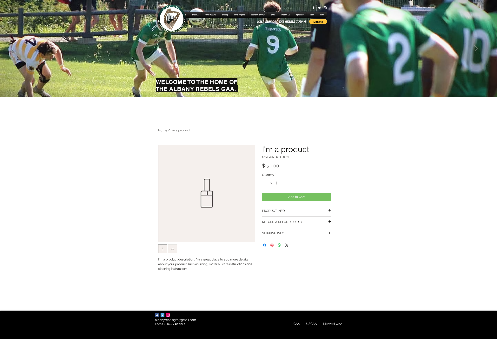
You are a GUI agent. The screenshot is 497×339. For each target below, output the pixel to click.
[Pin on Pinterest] (272, 245)
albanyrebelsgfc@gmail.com (175, 320)
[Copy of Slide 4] (241, 87)
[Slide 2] (255, 87)
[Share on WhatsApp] (279, 245)
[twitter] (319, 8)
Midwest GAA (332, 324)
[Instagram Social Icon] (168, 315)
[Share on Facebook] (264, 245)
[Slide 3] (252, 87)
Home (162, 130)
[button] (318, 21)
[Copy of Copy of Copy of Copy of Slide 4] (248, 87)
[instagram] (325, 8)
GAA (297, 324)
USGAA (311, 324)
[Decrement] (265, 183)
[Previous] (21, 48)
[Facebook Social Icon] (157, 315)
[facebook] (313, 8)
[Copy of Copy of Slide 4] (245, 87)
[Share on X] (286, 245)
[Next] (476, 48)
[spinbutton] (271, 183)
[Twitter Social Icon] (162, 315)
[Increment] (276, 183)
